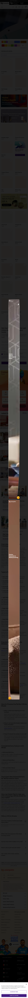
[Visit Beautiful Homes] (18, 497)
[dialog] (14, 499)
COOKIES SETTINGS (14, 991)
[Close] (18, 304)
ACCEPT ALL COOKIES (14, 995)
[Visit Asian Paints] (9, 698)
